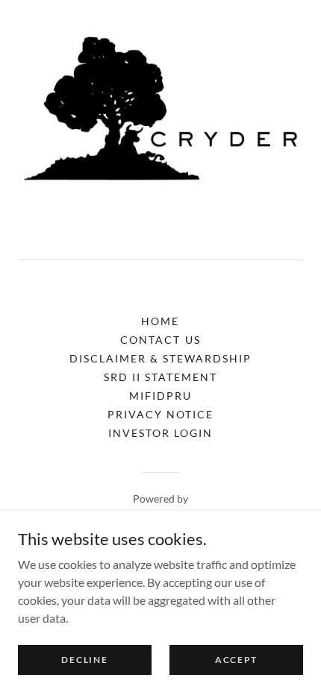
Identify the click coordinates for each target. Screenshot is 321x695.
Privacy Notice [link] (160, 414)
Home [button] (160, 321)
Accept (236, 659)
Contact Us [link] (160, 339)
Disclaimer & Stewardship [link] (160, 358)
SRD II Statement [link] (160, 377)
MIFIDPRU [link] (160, 395)
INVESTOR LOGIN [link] (160, 433)
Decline (84, 659)
